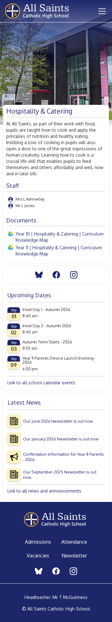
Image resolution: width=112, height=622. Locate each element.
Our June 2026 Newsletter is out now (58, 421)
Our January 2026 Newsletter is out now (60, 438)
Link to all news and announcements (44, 490)
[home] (44, 11)
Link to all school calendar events (41, 382)
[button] (101, 11)
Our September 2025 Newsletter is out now (59, 474)
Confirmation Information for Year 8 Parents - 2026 (63, 456)
